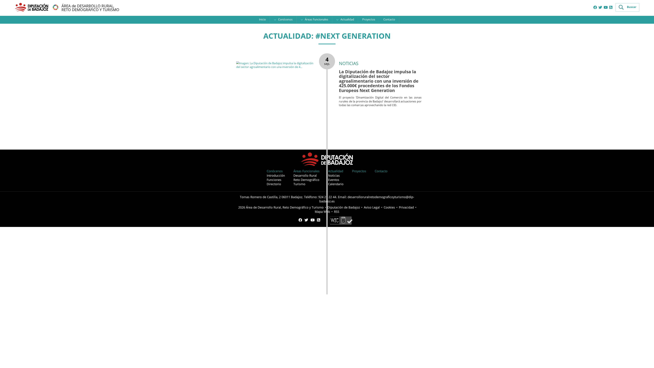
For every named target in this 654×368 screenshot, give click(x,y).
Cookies (389, 207)
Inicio (262, 19)
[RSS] (610, 7)
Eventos (333, 180)
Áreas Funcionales (316, 19)
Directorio (274, 184)
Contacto (389, 19)
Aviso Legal (372, 207)
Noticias (334, 175)
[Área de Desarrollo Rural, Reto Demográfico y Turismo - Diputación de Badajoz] (32, 7)
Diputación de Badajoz (344, 207)
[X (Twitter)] (600, 7)
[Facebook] (595, 7)
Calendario (336, 184)
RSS (336, 212)
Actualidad (347, 19)
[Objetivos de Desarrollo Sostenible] (55, 7)
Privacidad (406, 207)
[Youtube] (606, 7)
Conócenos (285, 19)
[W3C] (341, 220)
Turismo (299, 184)
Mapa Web (322, 212)
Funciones (274, 180)
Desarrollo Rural (305, 175)
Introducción (276, 175)
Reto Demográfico (306, 180)
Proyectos (368, 19)
